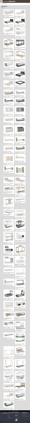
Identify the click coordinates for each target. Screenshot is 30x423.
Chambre (9, 417)
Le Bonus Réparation (17, 418)
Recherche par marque (17, 413)
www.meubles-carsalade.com (25, 416)
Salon (8, 415)
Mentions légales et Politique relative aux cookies (25, 414)
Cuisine (9, 413)
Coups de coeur (17, 416)
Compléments (9, 418)
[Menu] (1, 1)
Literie (8, 414)
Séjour (8, 416)
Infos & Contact (24, 415)
